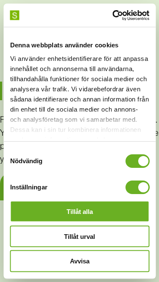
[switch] (137, 187)
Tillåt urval (79, 236)
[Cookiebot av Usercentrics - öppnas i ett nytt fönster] (113, 15)
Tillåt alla (80, 211)
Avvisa (79, 261)
